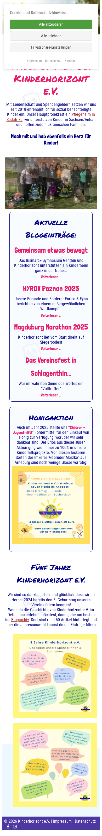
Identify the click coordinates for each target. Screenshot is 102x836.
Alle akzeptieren (51, 24)
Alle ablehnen (51, 35)
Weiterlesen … (51, 276)
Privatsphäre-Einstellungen (51, 47)
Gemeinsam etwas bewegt (51, 250)
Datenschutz (85, 821)
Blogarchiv (20, 619)
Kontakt (70, 61)
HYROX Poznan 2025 (51, 288)
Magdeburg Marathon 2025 (51, 327)
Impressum (62, 821)
